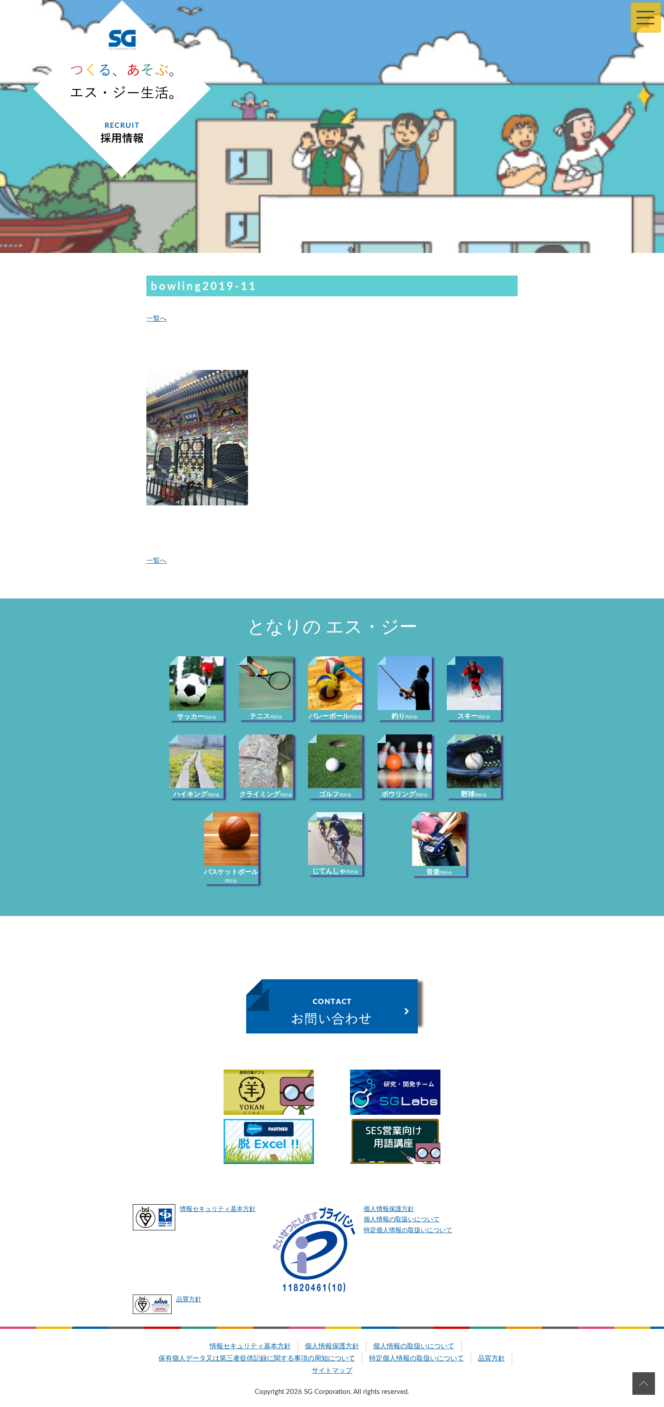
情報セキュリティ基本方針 (218, 1209)
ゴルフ (335, 794)
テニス (266, 716)
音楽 (439, 872)
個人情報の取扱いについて (402, 1219)
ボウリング (405, 794)
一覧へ (156, 318)
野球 (474, 794)
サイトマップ (332, 1370)
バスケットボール (231, 876)
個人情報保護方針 (389, 1209)
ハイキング (196, 794)
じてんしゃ (335, 871)
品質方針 (188, 1299)
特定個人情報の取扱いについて (408, 1230)
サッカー (196, 716)
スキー (474, 716)
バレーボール (335, 716)
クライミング (265, 794)
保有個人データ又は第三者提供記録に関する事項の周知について (257, 1358)
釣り (404, 716)
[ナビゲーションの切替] (646, 17)
